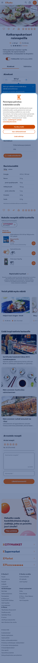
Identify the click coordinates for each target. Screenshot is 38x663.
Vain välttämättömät (19, 131)
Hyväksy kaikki (19, 127)
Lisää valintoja (19, 136)
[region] (19, 116)
